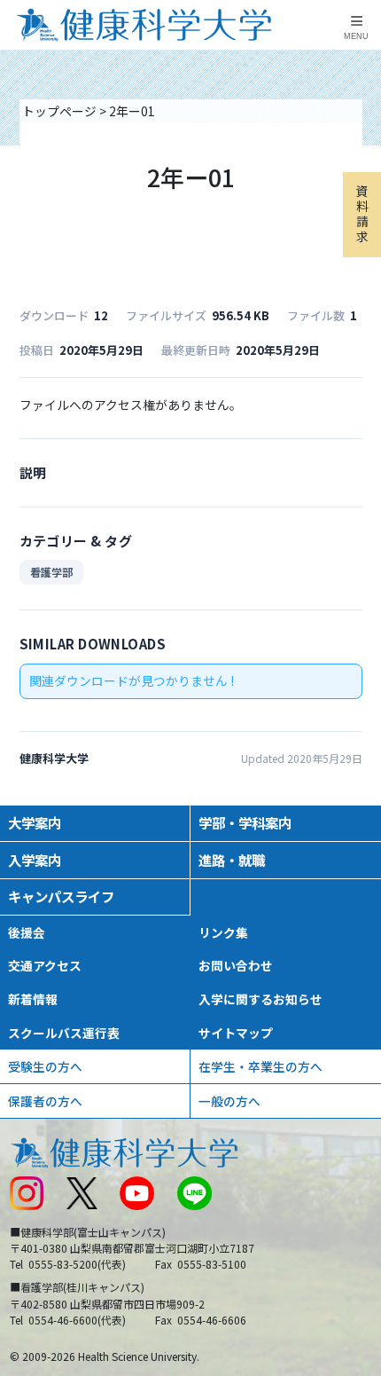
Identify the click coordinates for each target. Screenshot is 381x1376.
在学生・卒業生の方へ (260, 1066)
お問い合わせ (235, 965)
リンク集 (223, 932)
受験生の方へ (45, 1066)
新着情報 (33, 999)
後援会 (26, 932)
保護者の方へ (45, 1101)
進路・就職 (231, 859)
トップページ (59, 111)
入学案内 (34, 859)
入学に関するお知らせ (260, 999)
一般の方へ (229, 1101)
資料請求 (362, 214)
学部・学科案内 (245, 822)
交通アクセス (45, 965)
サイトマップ (235, 1033)
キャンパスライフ (61, 896)
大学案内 (34, 822)
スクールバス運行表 (64, 1033)
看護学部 (51, 571)
